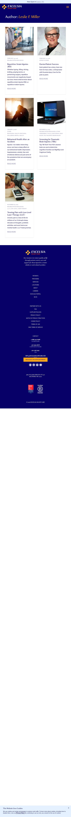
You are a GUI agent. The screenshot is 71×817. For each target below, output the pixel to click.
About (35, 288)
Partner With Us (35, 306)
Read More (11, 88)
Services (35, 282)
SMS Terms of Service (35, 327)
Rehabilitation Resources (15, 60)
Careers (35, 291)
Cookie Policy (35, 321)
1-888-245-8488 (35, 339)
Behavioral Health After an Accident (18, 140)
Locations (35, 285)
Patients (35, 276)
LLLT (8, 208)
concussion (55, 133)
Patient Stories (44, 60)
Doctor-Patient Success (49, 64)
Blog (35, 297)
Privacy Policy (35, 315)
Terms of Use (35, 324)
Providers (35, 279)
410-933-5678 (36, 345)
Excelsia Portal (35, 294)
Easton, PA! (40, 2)
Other (9, 131)
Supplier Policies (35, 312)
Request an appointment (35, 360)
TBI (45, 135)
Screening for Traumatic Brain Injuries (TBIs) (49, 140)
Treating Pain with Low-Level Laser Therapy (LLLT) (19, 213)
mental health (19, 135)
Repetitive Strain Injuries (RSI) (17, 65)
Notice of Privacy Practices (35, 318)
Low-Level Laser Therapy (18, 208)
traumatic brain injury (53, 135)
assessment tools (45, 133)
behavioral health (13, 133)
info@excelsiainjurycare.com (35, 356)
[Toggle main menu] (68, 7)
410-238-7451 (35, 350)
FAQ (35, 309)
